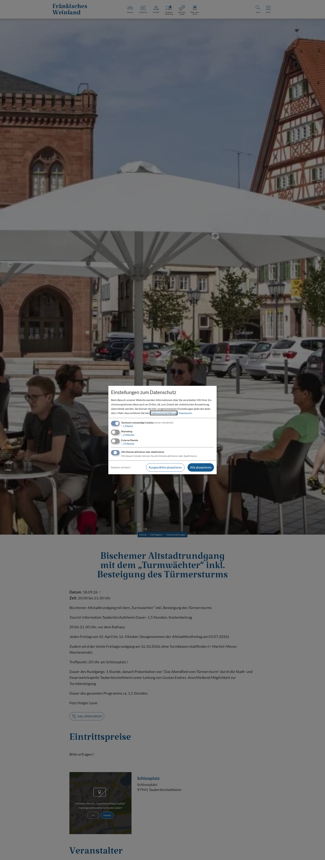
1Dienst (127, 426)
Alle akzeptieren (200, 467)
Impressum (185, 413)
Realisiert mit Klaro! (120, 467)
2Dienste (127, 434)
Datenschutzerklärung (164, 413)
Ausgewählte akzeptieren (165, 467)
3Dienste (127, 443)
